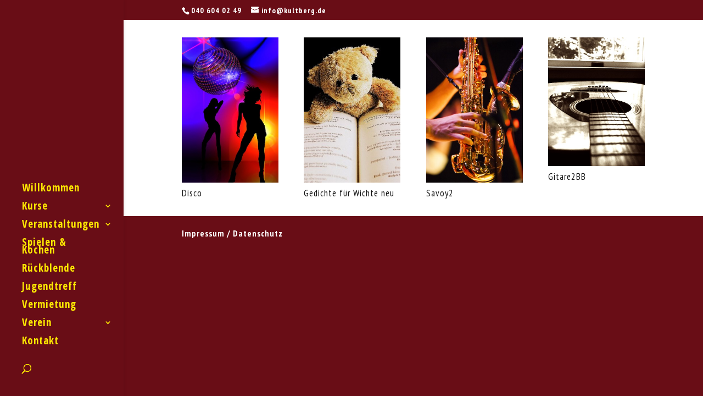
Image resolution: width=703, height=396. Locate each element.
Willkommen (51, 189)
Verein (37, 323)
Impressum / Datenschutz (232, 233)
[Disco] (230, 179)
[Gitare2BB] (596, 163)
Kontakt (40, 342)
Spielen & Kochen (44, 247)
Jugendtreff (49, 287)
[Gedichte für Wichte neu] (352, 179)
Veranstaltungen (60, 225)
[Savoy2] (474, 179)
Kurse (35, 207)
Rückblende (48, 269)
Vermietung (49, 305)
